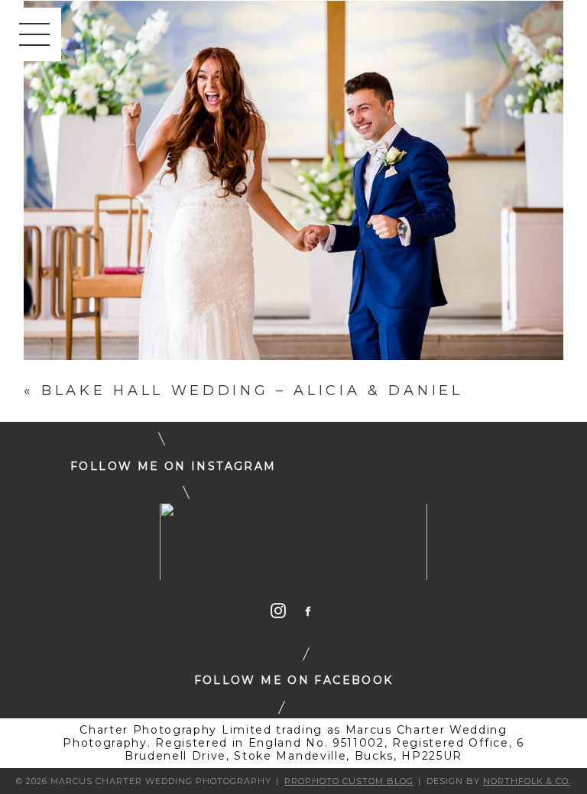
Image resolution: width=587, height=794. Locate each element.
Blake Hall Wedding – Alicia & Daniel (251, 390)
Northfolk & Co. (527, 781)
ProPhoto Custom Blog (348, 781)
